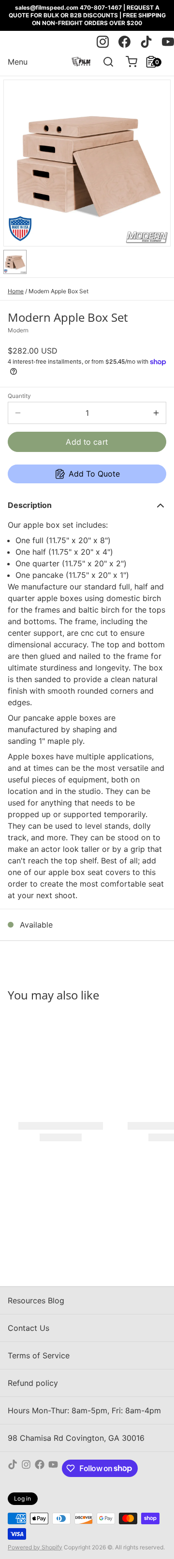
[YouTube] (53, 1468)
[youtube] (168, 42)
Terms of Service (39, 1355)
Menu (18, 62)
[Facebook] (39, 1468)
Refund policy (33, 1383)
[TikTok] (12, 1468)
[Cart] (127, 61)
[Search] (104, 62)
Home (16, 291)
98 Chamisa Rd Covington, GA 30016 (76, 1438)
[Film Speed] (81, 61)
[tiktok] (146, 42)
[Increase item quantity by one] (156, 413)
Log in (22, 1498)
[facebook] (124, 42)
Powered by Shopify (35, 1547)
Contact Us (28, 1328)
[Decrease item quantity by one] (18, 413)
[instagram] (103, 42)
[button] (87, 442)
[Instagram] (26, 1468)
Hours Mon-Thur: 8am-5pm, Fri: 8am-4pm (84, 1410)
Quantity (19, 395)
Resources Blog (36, 1300)
